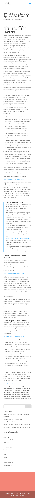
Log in (5, 457)
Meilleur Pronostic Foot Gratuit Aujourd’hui (18, 238)
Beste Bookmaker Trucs (11, 422)
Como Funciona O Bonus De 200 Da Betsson (17, 424)
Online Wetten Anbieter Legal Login (14, 273)
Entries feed (7, 460)
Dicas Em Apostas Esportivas (12, 384)
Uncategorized (8, 450)
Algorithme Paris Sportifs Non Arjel (14, 179)
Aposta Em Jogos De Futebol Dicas (14, 336)
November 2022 (8, 440)
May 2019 (6, 442)
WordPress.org (8, 465)
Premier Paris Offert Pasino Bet (13, 419)
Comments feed (8, 462)
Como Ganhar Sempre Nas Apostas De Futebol (17, 427)
